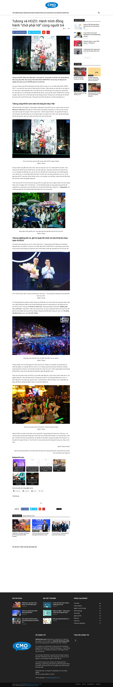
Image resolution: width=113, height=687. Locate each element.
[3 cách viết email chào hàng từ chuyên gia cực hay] (47, 605)
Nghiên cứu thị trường (79, 75)
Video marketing (64, 13)
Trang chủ (14, 17)
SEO (19, 13)
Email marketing (25, 13)
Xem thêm (86, 57)
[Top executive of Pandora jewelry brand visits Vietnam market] (61, 525)
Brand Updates (16, 531)
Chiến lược (76, 620)
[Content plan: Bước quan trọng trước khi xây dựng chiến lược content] (78, 51)
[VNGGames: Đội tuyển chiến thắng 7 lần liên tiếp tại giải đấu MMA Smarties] (21, 525)
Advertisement (90, 684)
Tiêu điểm (15, 13)
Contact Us (98, 684)
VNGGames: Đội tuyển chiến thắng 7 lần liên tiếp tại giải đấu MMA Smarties (21, 535)
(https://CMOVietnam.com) (31, 684)
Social (55, 13)
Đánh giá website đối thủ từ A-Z (61, 618)
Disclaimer (78, 684)
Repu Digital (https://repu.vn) (32, 685)
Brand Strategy (78, 611)
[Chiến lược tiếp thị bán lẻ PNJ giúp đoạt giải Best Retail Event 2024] (41, 525)
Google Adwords (47, 13)
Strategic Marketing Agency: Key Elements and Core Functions (93, 79)
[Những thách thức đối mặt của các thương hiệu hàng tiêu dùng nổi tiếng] (94, 87)
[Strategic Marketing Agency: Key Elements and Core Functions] (94, 72)
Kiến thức (91, 75)
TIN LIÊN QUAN (17, 516)
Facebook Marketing (36, 13)
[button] (99, 13)
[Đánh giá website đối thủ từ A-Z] (47, 621)
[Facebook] (75, 640)
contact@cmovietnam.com (52, 677)
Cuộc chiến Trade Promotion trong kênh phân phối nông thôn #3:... (30, 620)
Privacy (84, 684)
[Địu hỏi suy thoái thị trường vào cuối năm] (80, 72)
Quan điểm (77, 613)
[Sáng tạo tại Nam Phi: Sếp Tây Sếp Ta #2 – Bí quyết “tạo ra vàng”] (80, 87)
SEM (58, 13)
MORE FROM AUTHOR (28, 516)
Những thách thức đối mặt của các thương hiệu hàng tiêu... (94, 94)
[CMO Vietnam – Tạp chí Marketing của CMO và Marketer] (56, 5)
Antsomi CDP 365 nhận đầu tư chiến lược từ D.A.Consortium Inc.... (91, 26)
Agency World (77, 615)
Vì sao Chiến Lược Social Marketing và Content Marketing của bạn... (92, 34)
